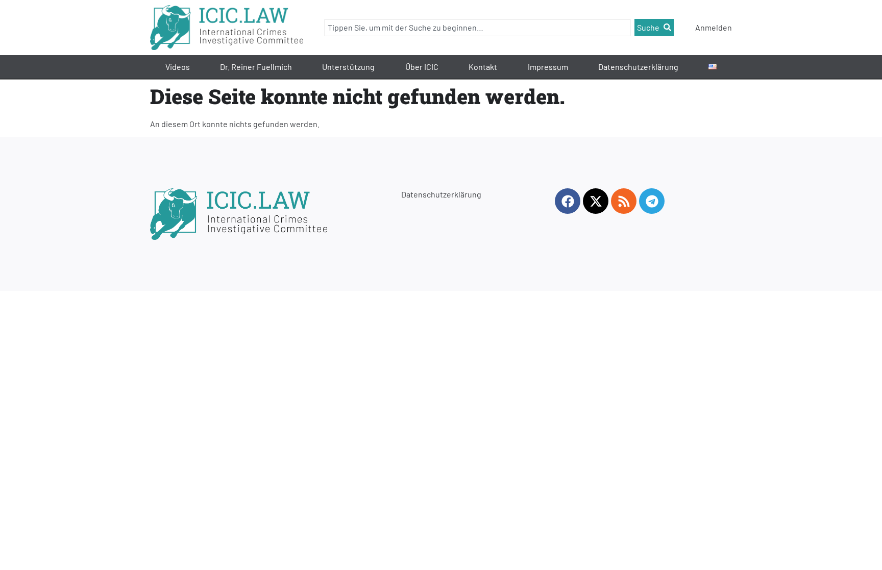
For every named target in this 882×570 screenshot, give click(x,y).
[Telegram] (652, 201)
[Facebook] (567, 201)
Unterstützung (348, 66)
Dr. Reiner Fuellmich (256, 66)
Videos (177, 66)
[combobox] (477, 27)
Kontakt (483, 66)
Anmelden (713, 27)
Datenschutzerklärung (638, 66)
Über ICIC (421, 66)
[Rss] (623, 201)
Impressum (548, 66)
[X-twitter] (595, 201)
